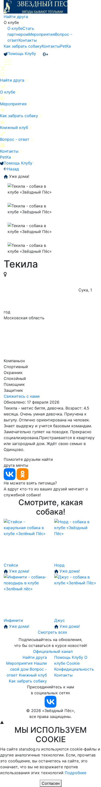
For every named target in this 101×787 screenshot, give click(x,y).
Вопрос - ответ (15, 139)
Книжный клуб (14, 127)
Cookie (73, 663)
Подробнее (75, 772)
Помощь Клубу (21, 53)
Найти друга (16, 16)
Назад (13, 168)
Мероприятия (41, 34)
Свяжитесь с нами (22, 396)
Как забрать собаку (23, 46)
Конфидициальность (74, 669)
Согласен (51, 783)
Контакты (27, 40)
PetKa (65, 46)
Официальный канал (53, 651)
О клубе (15, 28)
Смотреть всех (52, 632)
